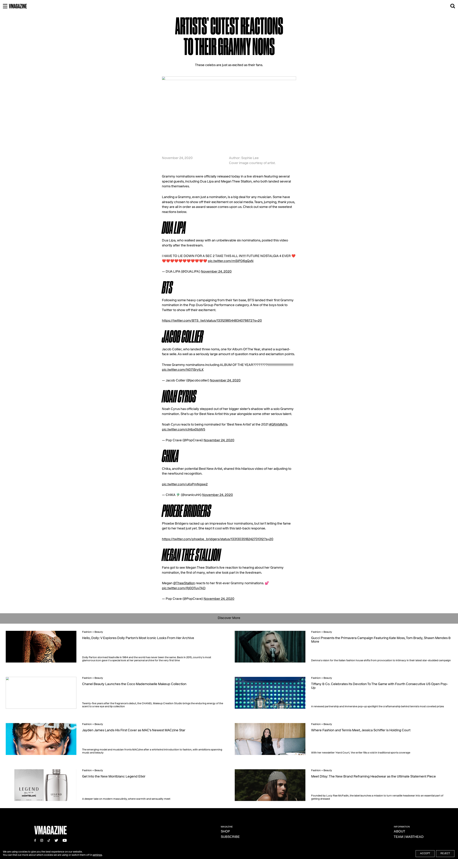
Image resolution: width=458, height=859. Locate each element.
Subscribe (230, 837)
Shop (225, 832)
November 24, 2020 (216, 272)
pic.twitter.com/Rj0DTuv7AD (184, 588)
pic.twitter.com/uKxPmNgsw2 (185, 484)
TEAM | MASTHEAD (409, 837)
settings (97, 855)
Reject (445, 853)
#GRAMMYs (278, 425)
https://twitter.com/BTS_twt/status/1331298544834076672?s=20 (212, 321)
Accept (425, 853)
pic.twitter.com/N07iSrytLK (183, 370)
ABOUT (399, 832)
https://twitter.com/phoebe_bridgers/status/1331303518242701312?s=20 (217, 539)
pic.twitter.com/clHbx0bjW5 (183, 430)
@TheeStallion (184, 583)
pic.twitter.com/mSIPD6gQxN (231, 261)
